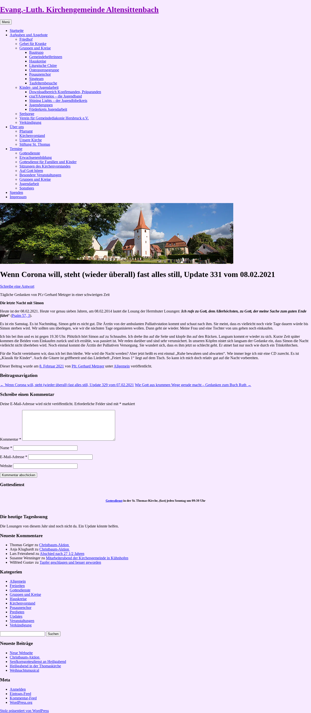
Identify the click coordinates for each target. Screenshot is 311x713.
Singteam (36, 79)
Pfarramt (26, 131)
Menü (6, 22)
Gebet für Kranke (32, 44)
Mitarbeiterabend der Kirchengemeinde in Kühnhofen (87, 558)
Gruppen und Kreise (35, 48)
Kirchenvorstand (32, 136)
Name (6, 448)
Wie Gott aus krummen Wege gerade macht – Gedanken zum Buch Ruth (193, 385)
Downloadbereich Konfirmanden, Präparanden (65, 92)
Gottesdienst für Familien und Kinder (48, 162)
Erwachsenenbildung (35, 157)
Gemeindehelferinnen (45, 57)
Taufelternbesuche (43, 83)
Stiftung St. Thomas (34, 144)
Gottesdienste (29, 153)
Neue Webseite (21, 653)
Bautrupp (36, 52)
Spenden (16, 192)
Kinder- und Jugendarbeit (39, 87)
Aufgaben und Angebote (29, 35)
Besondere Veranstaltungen (40, 175)
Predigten (17, 612)
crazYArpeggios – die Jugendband (55, 96)
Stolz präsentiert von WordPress (24, 711)
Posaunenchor (40, 74)
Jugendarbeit (29, 184)
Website (6, 466)
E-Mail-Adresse (13, 457)
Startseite (17, 30)
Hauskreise (37, 61)
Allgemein (122, 366)
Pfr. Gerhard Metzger (88, 366)
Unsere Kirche (30, 140)
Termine (16, 149)
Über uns (17, 127)
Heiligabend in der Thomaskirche (35, 666)
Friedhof (26, 39)
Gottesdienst (114, 500)
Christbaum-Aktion (54, 545)
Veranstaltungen (22, 621)
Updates (16, 616)
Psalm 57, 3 (21, 315)
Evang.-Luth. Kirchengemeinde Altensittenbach (79, 9)
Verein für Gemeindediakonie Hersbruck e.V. (54, 118)
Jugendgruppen (41, 105)
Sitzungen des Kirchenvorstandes (44, 166)
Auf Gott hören (31, 171)
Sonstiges (26, 188)
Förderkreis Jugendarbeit (48, 109)
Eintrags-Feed (20, 694)
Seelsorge (26, 114)
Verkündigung (30, 122)
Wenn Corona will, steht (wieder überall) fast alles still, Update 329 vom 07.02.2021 (67, 385)
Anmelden (18, 689)
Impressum (18, 197)
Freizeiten (17, 586)
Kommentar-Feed (23, 698)
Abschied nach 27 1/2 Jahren (62, 554)
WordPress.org (21, 702)
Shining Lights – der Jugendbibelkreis (58, 100)
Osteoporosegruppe (44, 70)
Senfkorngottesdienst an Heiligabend (38, 662)
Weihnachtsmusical (24, 670)
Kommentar (10, 439)
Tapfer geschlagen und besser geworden (70, 562)
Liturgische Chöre (43, 65)
